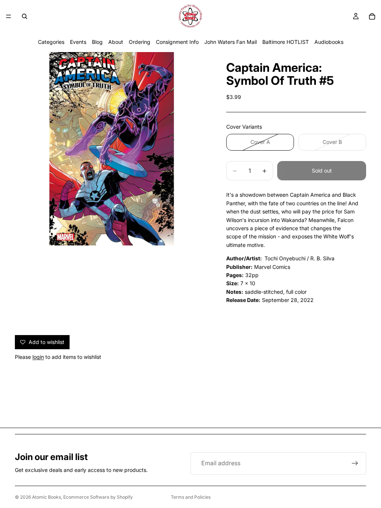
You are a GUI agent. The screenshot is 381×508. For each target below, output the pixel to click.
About (115, 42)
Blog (97, 42)
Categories (51, 42)
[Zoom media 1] (111, 148)
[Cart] (372, 16)
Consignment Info (177, 42)
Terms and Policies (191, 497)
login (38, 357)
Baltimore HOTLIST (285, 42)
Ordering (139, 42)
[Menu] (8, 16)
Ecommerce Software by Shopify (98, 497)
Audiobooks (328, 42)
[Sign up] (355, 463)
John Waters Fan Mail (230, 42)
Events (78, 42)
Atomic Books (46, 497)
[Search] (24, 16)
